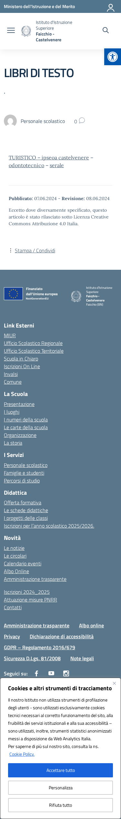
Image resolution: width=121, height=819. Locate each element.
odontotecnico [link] (26, 165)
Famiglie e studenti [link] (24, 473)
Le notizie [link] (14, 548)
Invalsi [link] (11, 374)
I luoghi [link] (11, 412)
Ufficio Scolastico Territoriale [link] (34, 351)
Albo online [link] (91, 625)
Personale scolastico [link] (25, 465)
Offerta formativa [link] (22, 502)
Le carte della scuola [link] (26, 427)
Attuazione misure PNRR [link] (30, 599)
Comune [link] (13, 382)
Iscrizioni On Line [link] (22, 366)
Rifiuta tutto (60, 805)
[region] (60, 748)
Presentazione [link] (19, 404)
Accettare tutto (60, 770)
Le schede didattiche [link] (26, 510)
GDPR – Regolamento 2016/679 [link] (39, 647)
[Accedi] (111, 6)
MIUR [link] (10, 335)
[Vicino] (114, 683)
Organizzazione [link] (20, 435)
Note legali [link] (82, 658)
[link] (112, 56)
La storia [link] (13, 443)
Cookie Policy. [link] (22, 754)
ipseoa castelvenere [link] (65, 157)
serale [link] (57, 165)
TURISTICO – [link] (25, 157)
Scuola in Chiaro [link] (21, 358)
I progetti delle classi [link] (26, 518)
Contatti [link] (13, 607)
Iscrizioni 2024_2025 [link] (27, 592)
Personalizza (61, 787)
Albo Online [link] (16, 571)
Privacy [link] (12, 636)
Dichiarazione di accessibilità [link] (62, 636)
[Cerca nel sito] (106, 31)
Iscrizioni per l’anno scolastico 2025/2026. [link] (49, 526)
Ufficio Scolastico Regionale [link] (33, 343)
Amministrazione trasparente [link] (35, 579)
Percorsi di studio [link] (22, 480)
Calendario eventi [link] (22, 563)
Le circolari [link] (15, 556)
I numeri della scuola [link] (26, 419)
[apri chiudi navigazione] (11, 31)
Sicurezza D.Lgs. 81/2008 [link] (32, 658)
